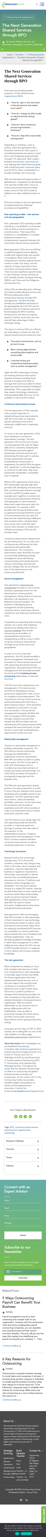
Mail (30, 1116)
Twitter (21, 1500)
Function (20, 55)
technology (9, 1133)
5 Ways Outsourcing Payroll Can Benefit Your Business (21, 1303)
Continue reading (10, 1346)
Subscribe (23, 1278)
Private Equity (9, 1477)
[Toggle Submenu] (38, 1141)
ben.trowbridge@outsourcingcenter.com (25, 1091)
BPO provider (28, 301)
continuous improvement (26, 1127)
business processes (24, 153)
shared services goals (31, 165)
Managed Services (12, 1066)
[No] (43, 1530)
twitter (20, 1116)
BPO (18, 722)
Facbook (25, 1116)
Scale (18, 1468)
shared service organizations (17, 1130)
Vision (18, 1461)
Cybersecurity (9, 1468)
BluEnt (22, 1492)
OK (17, 1533)
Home (10, 55)
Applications (9, 1458)
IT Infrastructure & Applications (18, 17)
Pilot (18, 1464)
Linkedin (15, 1116)
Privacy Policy (32, 1492)
